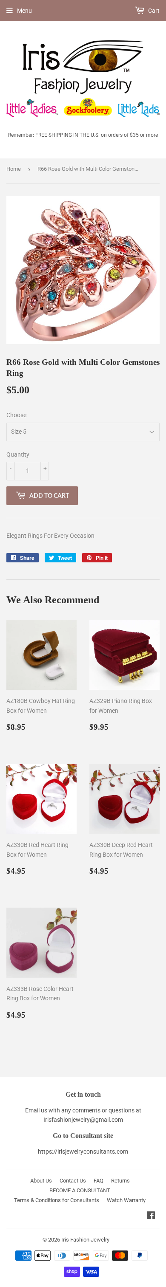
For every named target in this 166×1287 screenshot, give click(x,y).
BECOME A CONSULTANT (79, 1190)
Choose (16, 415)
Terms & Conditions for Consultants (56, 1200)
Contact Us (73, 1180)
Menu (24, 10)
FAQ (98, 1180)
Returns (120, 1180)
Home (13, 169)
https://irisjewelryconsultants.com (83, 1151)
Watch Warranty (126, 1200)
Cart (153, 10)
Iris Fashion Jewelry (85, 1239)
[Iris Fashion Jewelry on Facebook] (150, 1216)
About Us (41, 1180)
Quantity (17, 454)
